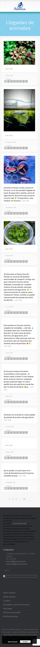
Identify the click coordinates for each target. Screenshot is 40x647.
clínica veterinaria (19, 523)
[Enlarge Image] (19, 53)
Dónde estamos (9, 597)
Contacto (6, 600)
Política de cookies (10, 616)
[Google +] (14, 81)
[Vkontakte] (26, 81)
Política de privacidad (11, 612)
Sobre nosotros (9, 593)
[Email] (5, 81)
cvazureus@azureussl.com (16, 564)
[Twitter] (8, 81)
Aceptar (25, 642)
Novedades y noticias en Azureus (16, 604)
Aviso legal (7, 608)
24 (24, 499)
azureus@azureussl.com (15, 561)
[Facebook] (11, 81)
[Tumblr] (20, 81)
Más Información (12, 641)
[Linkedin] (23, 81)
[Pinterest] (17, 81)
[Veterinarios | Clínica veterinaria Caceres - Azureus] (20, 6)
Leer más (9, 69)
